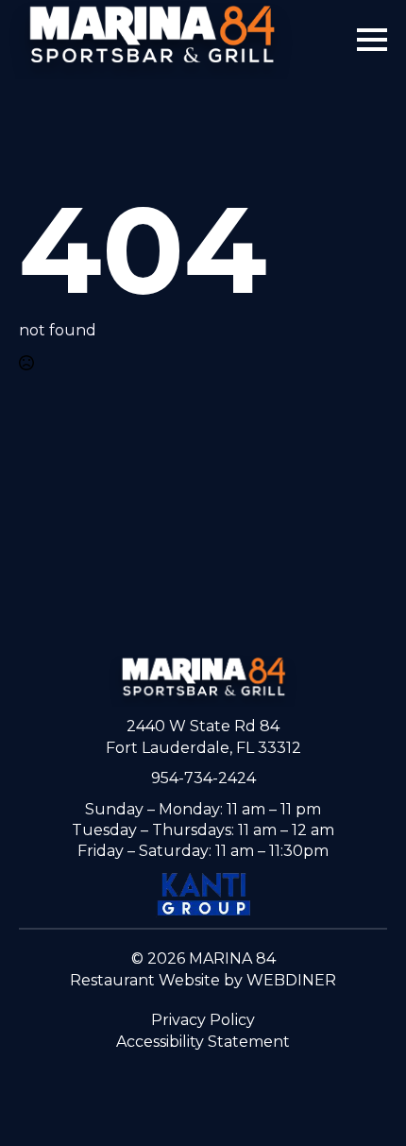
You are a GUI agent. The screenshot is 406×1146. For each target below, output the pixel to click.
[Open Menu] (372, 40)
